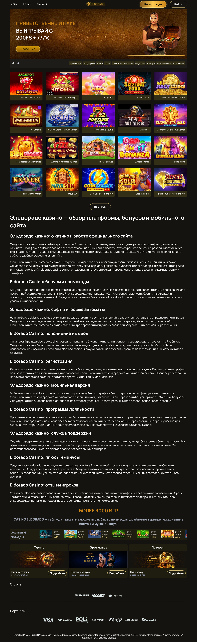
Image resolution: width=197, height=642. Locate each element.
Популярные (89, 63)
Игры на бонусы (164, 63)
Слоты (107, 63)
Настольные (178, 63)
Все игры (151, 63)
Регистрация (153, 4)
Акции (27, 4)
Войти (178, 4)
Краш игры (117, 63)
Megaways (140, 63)
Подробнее (28, 49)
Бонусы (42, 4)
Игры (14, 4)
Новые (100, 63)
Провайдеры (75, 63)
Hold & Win (128, 63)
